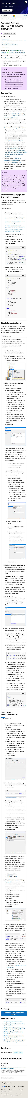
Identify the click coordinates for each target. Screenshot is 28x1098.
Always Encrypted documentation (13, 1022)
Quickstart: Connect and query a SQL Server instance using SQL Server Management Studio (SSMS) (15, 229)
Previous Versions (13, 1089)
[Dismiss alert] (26, 2)
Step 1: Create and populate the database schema (14, 41)
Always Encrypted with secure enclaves (13, 74)
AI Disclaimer (4, 1089)
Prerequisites (5, 39)
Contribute (3, 1092)
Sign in (25, 15)
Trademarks (4, 1096)
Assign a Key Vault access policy (13, 140)
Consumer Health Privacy (7, 1094)
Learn (2, 19)
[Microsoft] (14, 16)
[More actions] (25, 19)
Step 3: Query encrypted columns (10, 44)
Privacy (9, 1092)
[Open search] (21, 15)
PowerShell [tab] (8, 208)
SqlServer (14, 162)
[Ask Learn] (23, 19)
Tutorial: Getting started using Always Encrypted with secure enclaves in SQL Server (14, 86)
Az (20, 162)
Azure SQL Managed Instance (17, 52)
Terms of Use (19, 1094)
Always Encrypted (6, 58)
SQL (7, 19)
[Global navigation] (1, 15)
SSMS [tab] (3, 208)
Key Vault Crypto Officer (13, 148)
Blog (20, 1089)
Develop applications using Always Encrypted (14, 1013)
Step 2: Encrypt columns (8, 43)
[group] (15, 256)
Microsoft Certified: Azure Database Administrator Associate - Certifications (13, 1067)
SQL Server (12, 19)
